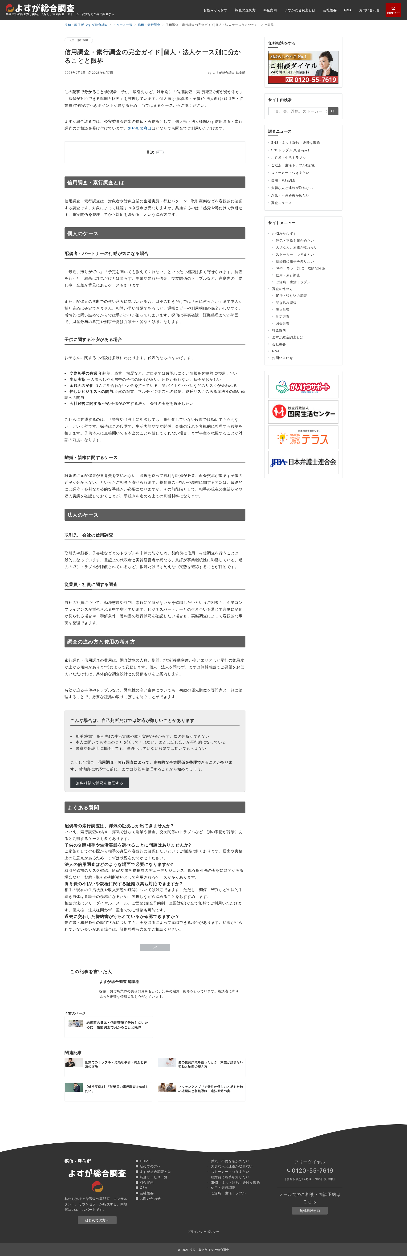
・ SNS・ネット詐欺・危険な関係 (233, 1182)
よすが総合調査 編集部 (226, 72)
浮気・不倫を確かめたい (290, 195)
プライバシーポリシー (203, 1231)
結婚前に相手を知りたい (295, 261)
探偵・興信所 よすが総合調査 (209, 1250)
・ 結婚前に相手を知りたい (227, 1177)
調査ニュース (281, 203)
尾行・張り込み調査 (291, 296)
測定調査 (283, 316)
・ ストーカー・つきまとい (227, 1172)
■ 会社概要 (144, 1193)
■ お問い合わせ (148, 1198)
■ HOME (143, 1161)
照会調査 (283, 323)
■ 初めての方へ (148, 1166)
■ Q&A (141, 1188)
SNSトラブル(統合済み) (290, 150)
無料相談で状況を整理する (99, 783)
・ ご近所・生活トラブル (226, 1193)
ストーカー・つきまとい (290, 173)
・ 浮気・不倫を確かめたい (227, 1161)
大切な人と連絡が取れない (292, 188)
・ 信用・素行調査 (220, 1188)
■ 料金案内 (144, 1182)
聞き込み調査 (286, 303)
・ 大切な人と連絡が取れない (229, 1166)
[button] (155, 947)
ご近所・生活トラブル (288, 157)
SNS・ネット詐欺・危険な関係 (295, 142)
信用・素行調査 (79, 40)
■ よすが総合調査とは (153, 1172)
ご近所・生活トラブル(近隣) (293, 165)
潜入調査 (283, 309)
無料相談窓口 (140, 128)
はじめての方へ (97, 1220)
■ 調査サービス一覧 (151, 1177)
